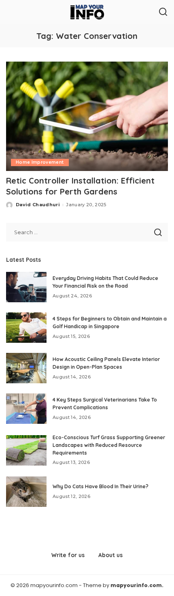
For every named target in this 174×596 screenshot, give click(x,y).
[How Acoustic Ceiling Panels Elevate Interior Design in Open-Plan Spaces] (26, 368)
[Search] (163, 12)
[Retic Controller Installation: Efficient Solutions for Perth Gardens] (87, 116)
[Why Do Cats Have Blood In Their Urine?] (26, 491)
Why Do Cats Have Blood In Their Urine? (101, 486)
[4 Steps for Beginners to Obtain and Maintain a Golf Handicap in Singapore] (26, 327)
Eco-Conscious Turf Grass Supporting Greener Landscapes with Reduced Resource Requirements (109, 444)
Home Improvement (40, 162)
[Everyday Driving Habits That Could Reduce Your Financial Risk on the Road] (26, 287)
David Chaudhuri (38, 204)
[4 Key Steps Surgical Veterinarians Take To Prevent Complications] (26, 408)
